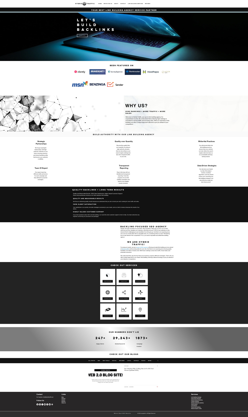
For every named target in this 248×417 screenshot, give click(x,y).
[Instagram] (47, 404)
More (149, 360)
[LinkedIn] (40, 404)
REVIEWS (122, 360)
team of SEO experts (142, 247)
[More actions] (158, 366)
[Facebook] (37, 404)
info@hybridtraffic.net (48, 397)
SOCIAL (114, 360)
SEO (99, 360)
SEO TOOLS (106, 360)
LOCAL (129, 360)
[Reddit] (50, 404)
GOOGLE (136, 360)
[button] (157, 360)
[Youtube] (45, 404)
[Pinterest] (52, 404)
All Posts (91, 360)
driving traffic (125, 249)
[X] (42, 404)
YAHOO (143, 360)
